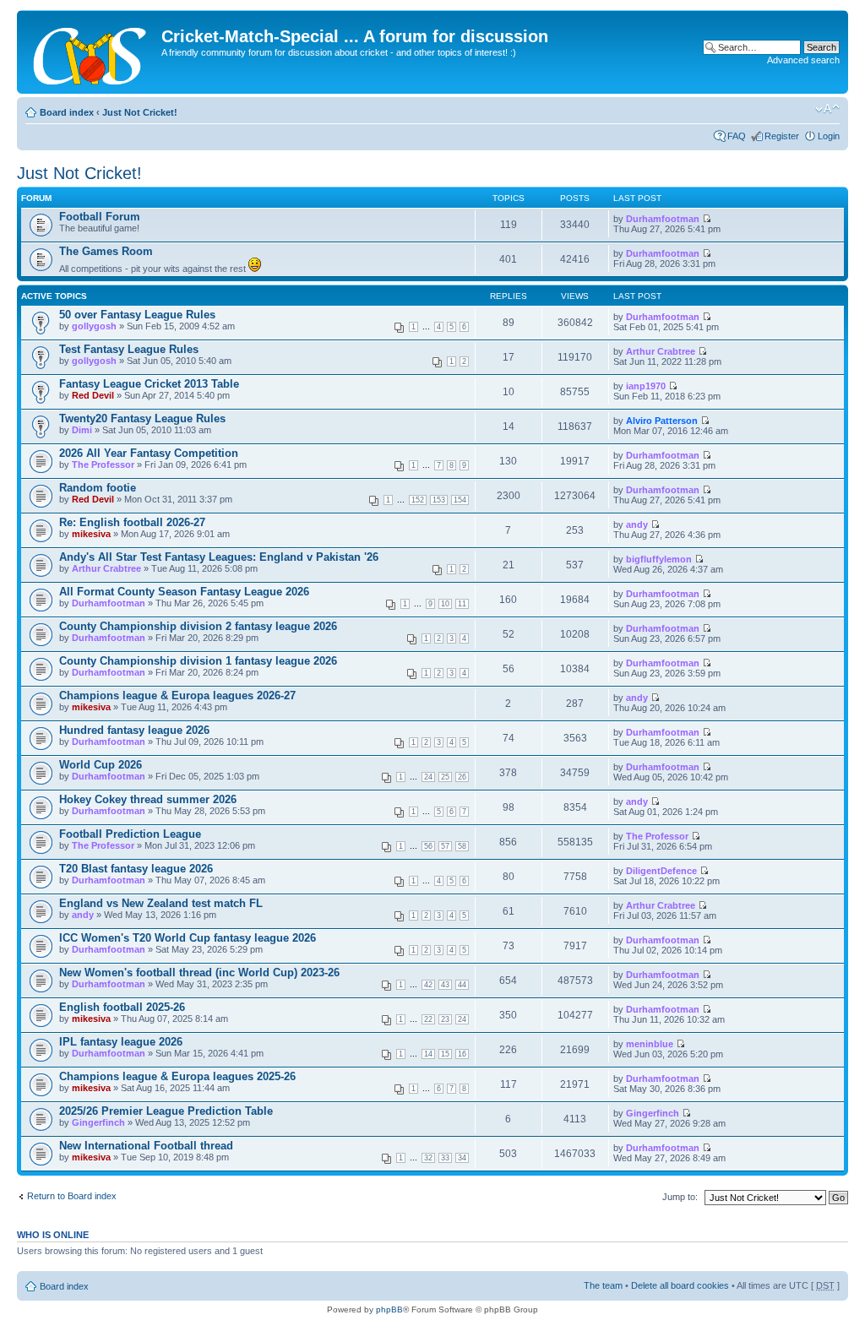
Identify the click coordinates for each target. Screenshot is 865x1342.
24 (428, 777)
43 (445, 985)
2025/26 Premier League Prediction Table (166, 1111)
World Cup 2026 (100, 764)
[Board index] (91, 52)
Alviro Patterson (662, 421)
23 (445, 1019)
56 (428, 846)
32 (428, 1158)
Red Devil (93, 395)
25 (445, 777)
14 (428, 1054)
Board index (67, 112)
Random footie (97, 487)
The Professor (103, 464)
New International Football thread (146, 1145)
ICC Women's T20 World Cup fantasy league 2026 (187, 938)
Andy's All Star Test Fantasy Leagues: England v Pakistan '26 (218, 557)
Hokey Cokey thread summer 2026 (148, 799)
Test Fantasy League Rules (129, 349)
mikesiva (91, 534)
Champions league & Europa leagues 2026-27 (177, 695)
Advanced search (803, 60)
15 (445, 1054)
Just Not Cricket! (139, 112)
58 (462, 846)
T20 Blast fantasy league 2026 (136, 868)
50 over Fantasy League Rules (137, 314)
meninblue (649, 1044)
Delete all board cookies (680, 1285)
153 (438, 500)
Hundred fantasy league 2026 (134, 730)
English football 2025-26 (122, 1007)
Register (781, 136)
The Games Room (106, 251)
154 (460, 500)
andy (637, 524)
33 (445, 1158)
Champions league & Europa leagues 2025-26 (177, 1076)
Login (829, 136)
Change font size (827, 109)
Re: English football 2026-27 (132, 522)
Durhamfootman (662, 219)
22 (428, 1019)
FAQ (736, 136)
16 (462, 1054)
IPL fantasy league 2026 (120, 1041)
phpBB (389, 1309)
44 (462, 985)
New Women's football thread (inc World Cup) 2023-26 (199, 972)
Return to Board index (72, 1196)
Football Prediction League (130, 834)
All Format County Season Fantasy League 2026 (184, 591)
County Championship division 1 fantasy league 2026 (198, 661)
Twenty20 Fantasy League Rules (142, 418)
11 (462, 604)
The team (603, 1285)
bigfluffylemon (659, 559)
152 (417, 500)
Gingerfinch (98, 1122)
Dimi (82, 430)
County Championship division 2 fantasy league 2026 (198, 626)
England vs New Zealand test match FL (161, 903)
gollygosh (94, 326)
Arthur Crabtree (660, 351)
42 (428, 985)
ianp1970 (646, 386)
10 (445, 604)
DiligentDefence (661, 871)
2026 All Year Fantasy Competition (148, 453)
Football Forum (99, 216)
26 (462, 777)
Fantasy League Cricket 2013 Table (149, 384)
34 (462, 1158)
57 (445, 846)
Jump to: (680, 1197)
